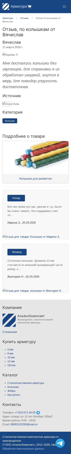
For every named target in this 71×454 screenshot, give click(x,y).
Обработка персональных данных (23, 448)
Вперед (17, 252)
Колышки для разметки (35, 178)
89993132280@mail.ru (24, 424)
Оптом (11, 365)
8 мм (10, 353)
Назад (16, 198)
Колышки (10, 120)
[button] (29, 6)
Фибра (11, 390)
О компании (9, 332)
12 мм (11, 361)
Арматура (19, 6)
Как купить (13, 394)
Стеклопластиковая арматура (25, 383)
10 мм (11, 357)
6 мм (10, 349)
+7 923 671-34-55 (25, 412)
